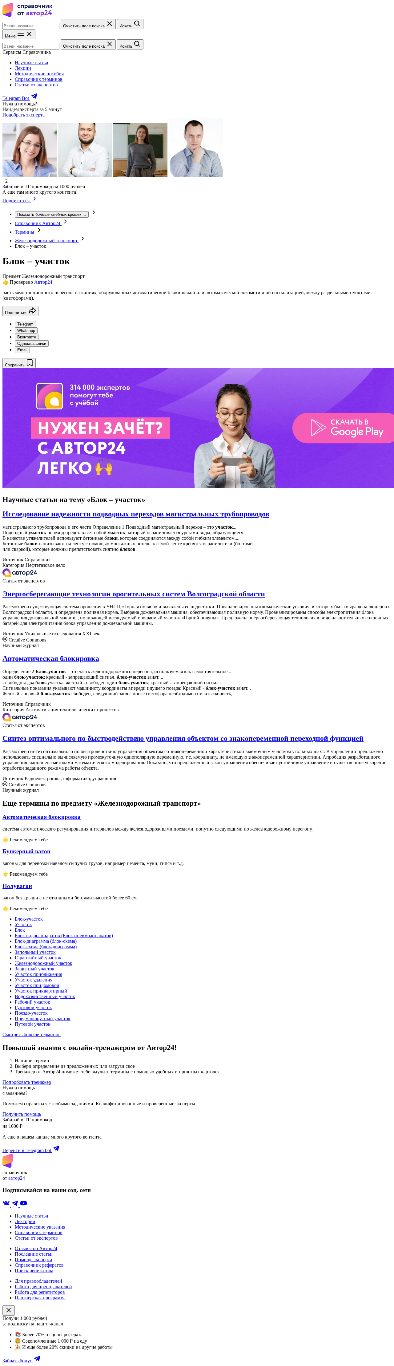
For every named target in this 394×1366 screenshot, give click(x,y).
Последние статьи (34, 1254)
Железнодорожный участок (43, 963)
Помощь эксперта (33, 1259)
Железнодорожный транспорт (47, 240)
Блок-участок (29, 919)
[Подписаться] (34, 200)
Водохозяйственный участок (45, 996)
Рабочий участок (32, 1002)
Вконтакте (26, 337)
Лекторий (25, 1221)
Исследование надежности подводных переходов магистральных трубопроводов (135, 514)
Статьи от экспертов (36, 84)
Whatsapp (26, 330)
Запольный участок (35, 952)
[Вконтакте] (6, 1205)
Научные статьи (31, 62)
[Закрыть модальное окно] (8, 1310)
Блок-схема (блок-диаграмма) (46, 946)
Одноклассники (31, 343)
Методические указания (40, 1227)
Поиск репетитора (34, 1270)
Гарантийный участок (38, 957)
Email (22, 350)
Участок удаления (33, 979)
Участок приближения (38, 974)
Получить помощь (21, 1114)
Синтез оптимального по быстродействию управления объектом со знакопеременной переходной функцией (183, 738)
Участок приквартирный (41, 990)
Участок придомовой (37, 985)
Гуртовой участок (33, 1007)
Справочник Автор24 (38, 223)
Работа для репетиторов (40, 1292)
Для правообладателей (38, 1281)
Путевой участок (32, 1024)
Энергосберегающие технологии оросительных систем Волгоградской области (133, 594)
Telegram (25, 324)
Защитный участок (34, 968)
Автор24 (43, 282)
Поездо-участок (31, 1013)
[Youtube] (23, 1205)
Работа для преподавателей (43, 1286)
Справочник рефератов (39, 1265)
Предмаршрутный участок (42, 1018)
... (51, 214)
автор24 (16, 1178)
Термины (25, 232)
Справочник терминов (38, 79)
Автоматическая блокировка (50, 658)
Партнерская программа (40, 1297)
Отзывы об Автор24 (36, 1248)
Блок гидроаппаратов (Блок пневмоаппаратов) (64, 935)
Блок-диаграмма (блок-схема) (46, 941)
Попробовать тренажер (26, 1082)
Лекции (23, 68)
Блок (20, 930)
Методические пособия (39, 73)
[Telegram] (15, 1205)
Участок (23, 924)
